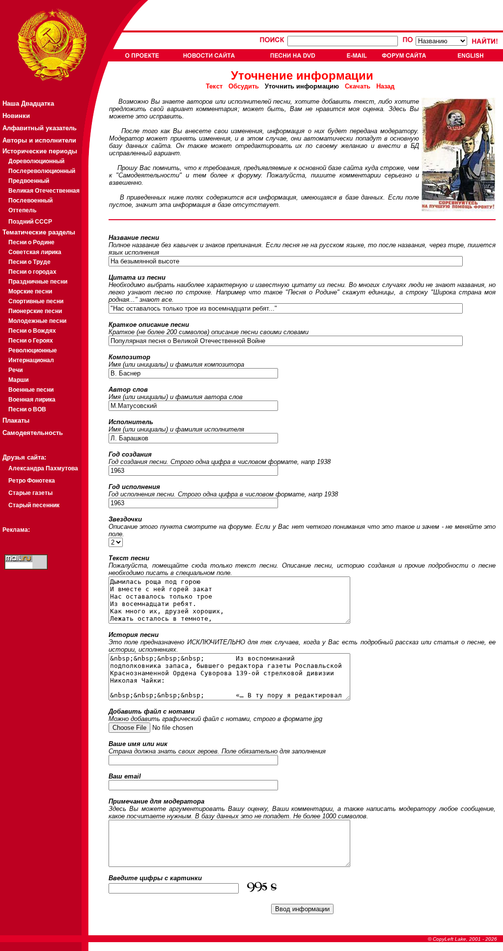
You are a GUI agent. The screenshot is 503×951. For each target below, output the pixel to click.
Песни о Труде (29, 262)
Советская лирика (34, 252)
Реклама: (16, 529)
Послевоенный (30, 200)
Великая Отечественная (44, 190)
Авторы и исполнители (39, 140)
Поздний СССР (30, 221)
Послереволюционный (41, 171)
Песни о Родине (31, 242)
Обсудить (243, 86)
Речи (15, 370)
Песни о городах (32, 271)
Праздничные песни (37, 281)
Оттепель (22, 210)
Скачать (357, 86)
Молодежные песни (37, 320)
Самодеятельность (32, 432)
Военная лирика (32, 399)
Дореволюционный (36, 161)
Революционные (32, 350)
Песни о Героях (30, 340)
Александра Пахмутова (43, 468)
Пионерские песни (35, 311)
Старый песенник (33, 505)
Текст (217, 86)
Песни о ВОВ (27, 409)
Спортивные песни (35, 301)
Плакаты (15, 420)
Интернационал (31, 360)
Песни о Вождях (32, 330)
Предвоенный (28, 180)
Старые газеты (30, 493)
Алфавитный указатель (39, 128)
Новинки (16, 115)
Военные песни (31, 389)
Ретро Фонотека (31, 480)
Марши (18, 379)
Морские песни (30, 291)
